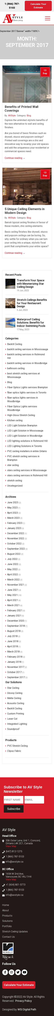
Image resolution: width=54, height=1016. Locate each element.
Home (5, 905)
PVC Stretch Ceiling (17, 745)
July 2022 (12, 559)
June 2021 (12, 589)
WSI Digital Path (27, 1009)
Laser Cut (12, 718)
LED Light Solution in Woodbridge (24, 435)
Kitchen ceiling (14, 420)
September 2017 (16, 677)
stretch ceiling (14, 480)
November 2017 (15, 667)
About (5, 910)
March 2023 (13, 517)
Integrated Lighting (17, 723)
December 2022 (15, 533)
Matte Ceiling (14, 698)
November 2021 (15, 584)
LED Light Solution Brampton (22, 425)
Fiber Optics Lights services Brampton (27, 387)
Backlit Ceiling (14, 344)
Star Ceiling (13, 687)
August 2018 (14, 631)
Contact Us (8, 936)
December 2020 (15, 620)
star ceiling (13, 465)
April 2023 (12, 512)
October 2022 (14, 543)
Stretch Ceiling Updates (15, 931)
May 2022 (12, 569)
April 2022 (12, 574)
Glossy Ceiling (14, 693)
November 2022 (15, 538)
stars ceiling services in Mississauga (26, 470)
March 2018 (13, 651)
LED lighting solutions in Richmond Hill (27, 440)
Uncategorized (14, 485)
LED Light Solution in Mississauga (25, 430)
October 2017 (14, 672)
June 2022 (12, 564)
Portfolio (7, 926)
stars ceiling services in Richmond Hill (27, 475)
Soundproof (13, 729)
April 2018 (12, 646)
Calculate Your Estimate (38, 6)
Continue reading (15, 158)
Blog (29, 115)
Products (7, 915)
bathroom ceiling (16, 368)
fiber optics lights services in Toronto (26, 392)
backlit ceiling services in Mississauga (27, 349)
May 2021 (12, 595)
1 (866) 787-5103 (15, 856)
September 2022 (16, 548)
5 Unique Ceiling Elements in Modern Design (25, 211)
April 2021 (12, 600)
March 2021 (13, 605)
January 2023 (14, 528)
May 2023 (12, 507)
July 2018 (12, 636)
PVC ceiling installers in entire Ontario (27, 451)
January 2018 (14, 661)
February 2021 (14, 610)
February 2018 (14, 656)
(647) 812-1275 (14, 851)
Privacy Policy (23, 1000)
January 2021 (14, 615)
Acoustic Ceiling (15, 703)
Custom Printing (15, 713)
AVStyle (12, 115)
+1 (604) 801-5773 (15, 884)
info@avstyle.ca (14, 861)
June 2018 (12, 641)
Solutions (7, 921)
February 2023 (14, 523)
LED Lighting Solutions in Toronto (24, 446)
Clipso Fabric (14, 751)
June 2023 (12, 502)
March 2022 (13, 579)
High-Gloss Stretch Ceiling (21, 415)
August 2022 (14, 553)
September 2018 (16, 625)
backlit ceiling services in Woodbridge (27, 363)
